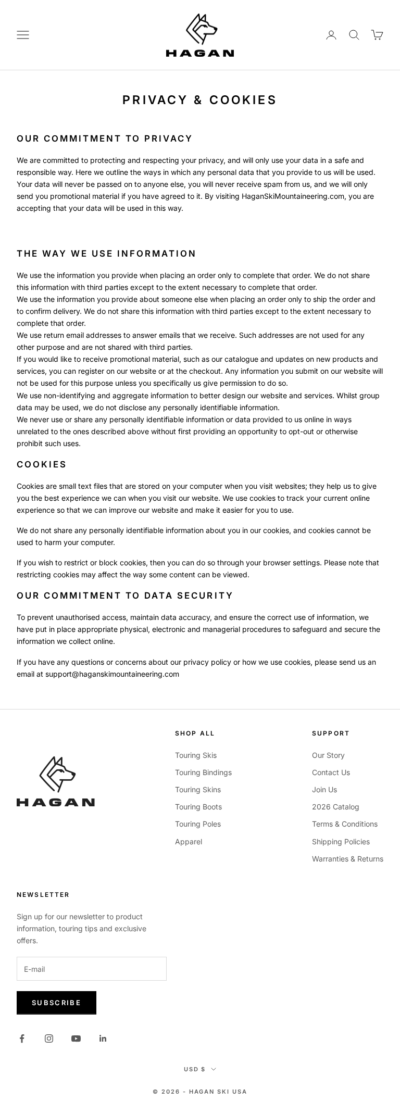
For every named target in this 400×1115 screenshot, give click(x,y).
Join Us (324, 789)
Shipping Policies (341, 841)
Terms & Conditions (345, 823)
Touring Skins (198, 789)
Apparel (188, 841)
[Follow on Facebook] (22, 1038)
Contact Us (331, 772)
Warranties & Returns (347, 858)
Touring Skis (196, 755)
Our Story (328, 755)
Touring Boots (198, 806)
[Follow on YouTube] (76, 1038)
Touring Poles (198, 823)
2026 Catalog (335, 806)
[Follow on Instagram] (49, 1038)
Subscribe (56, 1002)
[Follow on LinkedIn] (103, 1038)
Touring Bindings (203, 772)
